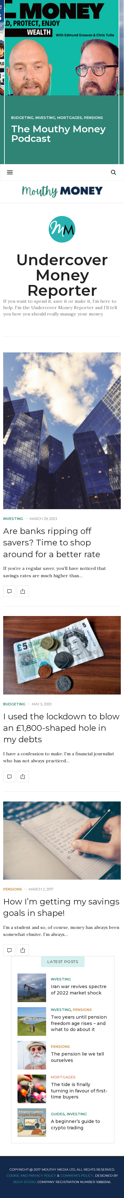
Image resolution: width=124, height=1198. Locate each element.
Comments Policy (77, 1176)
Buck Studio (24, 1182)
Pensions (93, 118)
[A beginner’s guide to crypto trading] (34, 1122)
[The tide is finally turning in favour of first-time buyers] (34, 1089)
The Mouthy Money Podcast (58, 133)
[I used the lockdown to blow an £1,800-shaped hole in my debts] (62, 655)
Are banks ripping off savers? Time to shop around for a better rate (51, 542)
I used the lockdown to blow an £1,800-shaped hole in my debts (61, 728)
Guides (58, 1114)
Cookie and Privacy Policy (31, 1176)
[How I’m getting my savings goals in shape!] (62, 840)
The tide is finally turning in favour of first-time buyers (79, 1091)
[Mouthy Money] (62, 191)
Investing (45, 118)
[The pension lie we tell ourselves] (34, 1055)
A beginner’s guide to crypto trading (75, 1124)
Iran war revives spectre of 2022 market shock (79, 990)
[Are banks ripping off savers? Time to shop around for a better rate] (62, 430)
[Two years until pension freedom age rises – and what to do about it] (34, 1021)
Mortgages (69, 118)
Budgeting (22, 118)
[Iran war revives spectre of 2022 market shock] (34, 987)
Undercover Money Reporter (62, 275)
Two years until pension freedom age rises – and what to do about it (79, 1023)
